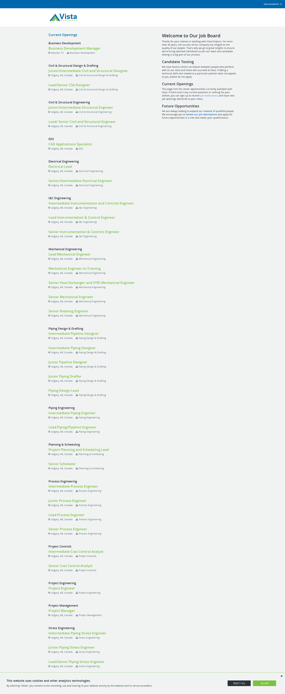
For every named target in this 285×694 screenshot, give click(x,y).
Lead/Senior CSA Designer (69, 85)
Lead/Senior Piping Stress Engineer (76, 661)
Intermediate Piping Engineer (72, 413)
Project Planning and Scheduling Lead (78, 449)
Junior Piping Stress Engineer (71, 647)
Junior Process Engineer (67, 500)
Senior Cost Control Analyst (70, 566)
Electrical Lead (60, 166)
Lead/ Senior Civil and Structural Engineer (82, 121)
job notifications (209, 95)
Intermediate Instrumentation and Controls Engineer (91, 203)
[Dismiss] (281, 676)
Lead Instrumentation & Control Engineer (81, 217)
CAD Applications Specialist (70, 144)
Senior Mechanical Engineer (70, 297)
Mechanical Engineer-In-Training (74, 268)
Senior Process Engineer (67, 529)
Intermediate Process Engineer (73, 486)
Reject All (239, 683)
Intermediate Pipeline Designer (73, 333)
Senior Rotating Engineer (68, 311)
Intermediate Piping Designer (72, 348)
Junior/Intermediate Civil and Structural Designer (88, 71)
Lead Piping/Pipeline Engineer (72, 427)
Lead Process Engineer (66, 515)
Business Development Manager (74, 48)
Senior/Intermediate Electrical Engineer (80, 181)
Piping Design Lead (63, 390)
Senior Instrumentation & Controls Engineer (83, 232)
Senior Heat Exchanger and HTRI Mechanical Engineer (91, 282)
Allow (265, 683)
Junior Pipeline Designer (67, 362)
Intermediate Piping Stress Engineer (77, 633)
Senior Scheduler (62, 464)
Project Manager (61, 610)
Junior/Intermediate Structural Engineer (80, 107)
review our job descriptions (201, 114)
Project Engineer (61, 588)
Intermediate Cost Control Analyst (75, 551)
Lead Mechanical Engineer (69, 254)
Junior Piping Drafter (65, 376)
